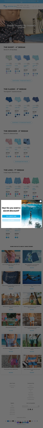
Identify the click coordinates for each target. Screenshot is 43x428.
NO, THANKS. (11, 220)
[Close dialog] (41, 201)
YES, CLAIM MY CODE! (11, 216)
